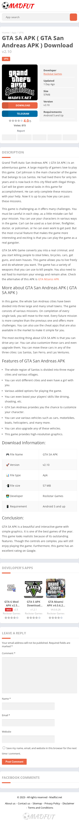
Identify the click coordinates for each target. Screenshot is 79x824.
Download (23, 105)
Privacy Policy (52, 803)
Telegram (54, 137)
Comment (8, 653)
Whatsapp (70, 137)
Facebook (9, 137)
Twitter (24, 137)
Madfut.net (55, 797)
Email (6, 715)
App (14, 32)
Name (6, 698)
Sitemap (37, 803)
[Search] (73, 17)
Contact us (24, 803)
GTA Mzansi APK (48, 279)
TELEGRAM (23, 113)
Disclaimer (68, 803)
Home (5, 32)
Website (6, 731)
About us (10, 803)
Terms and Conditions (40, 807)
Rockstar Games (53, 73)
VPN (21, 32)
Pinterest (39, 137)
